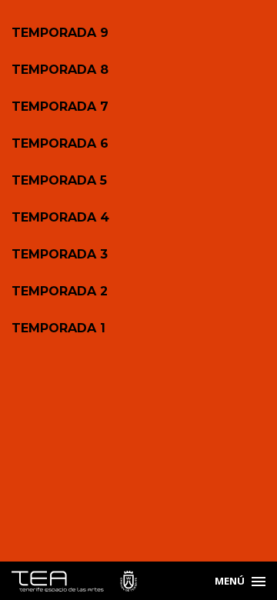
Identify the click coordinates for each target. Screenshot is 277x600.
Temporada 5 (59, 180)
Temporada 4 (60, 217)
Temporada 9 (60, 32)
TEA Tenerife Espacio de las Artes (74, 581)
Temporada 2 (60, 291)
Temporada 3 (60, 254)
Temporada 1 (58, 328)
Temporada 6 (60, 143)
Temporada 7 (60, 106)
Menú (230, 581)
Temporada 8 (60, 69)
